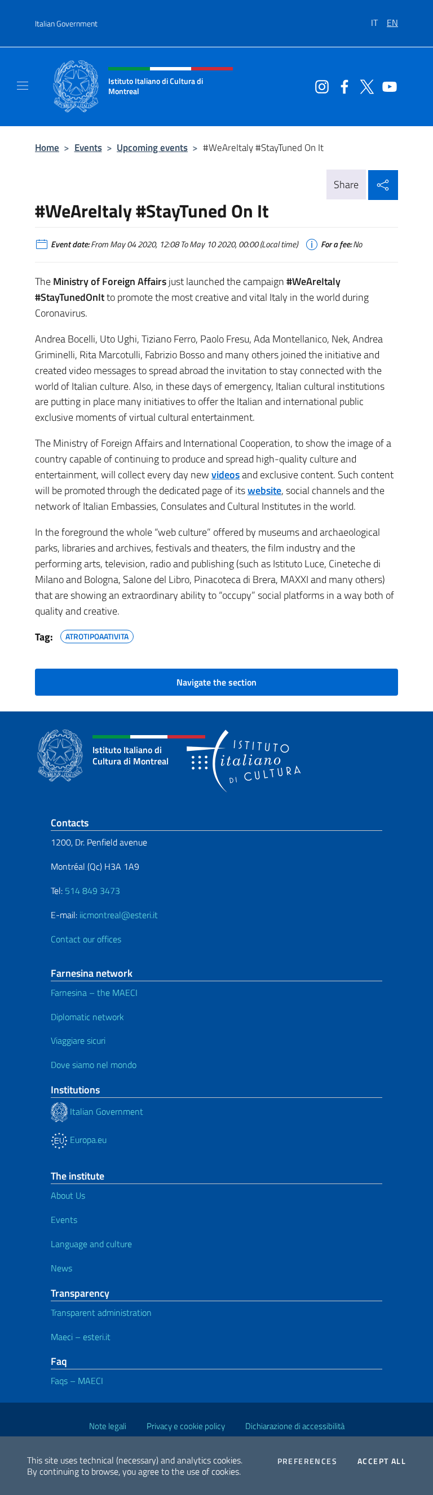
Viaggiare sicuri (78, 1040)
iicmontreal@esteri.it (118, 915)
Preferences (307, 1461)
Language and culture (91, 1244)
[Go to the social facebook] (341, 85)
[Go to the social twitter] (364, 85)
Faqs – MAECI (77, 1380)
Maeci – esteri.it (81, 1336)
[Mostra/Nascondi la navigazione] (22, 85)
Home (47, 147)
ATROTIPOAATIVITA (97, 634)
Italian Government (66, 23)
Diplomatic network (87, 1017)
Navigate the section (216, 682)
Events (88, 147)
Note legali (107, 1426)
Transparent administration (101, 1312)
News (61, 1268)
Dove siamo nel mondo (93, 1064)
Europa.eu (87, 1139)
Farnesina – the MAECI (94, 992)
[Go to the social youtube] (386, 85)
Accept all (381, 1461)
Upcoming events (152, 147)
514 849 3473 (92, 890)
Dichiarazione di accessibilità (294, 1426)
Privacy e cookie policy (186, 1426)
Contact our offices (86, 939)
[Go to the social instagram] (319, 85)
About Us (68, 1195)
